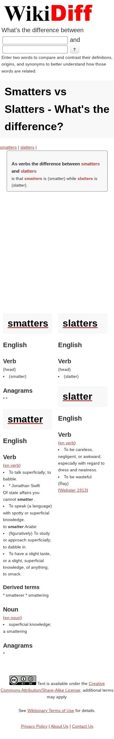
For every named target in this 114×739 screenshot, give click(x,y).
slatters (27, 147)
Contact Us (82, 726)
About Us (59, 726)
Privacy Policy (34, 726)
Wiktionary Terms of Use (50, 710)
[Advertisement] (57, 251)
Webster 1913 (73, 490)
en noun (12, 617)
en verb (12, 465)
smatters (8, 147)
